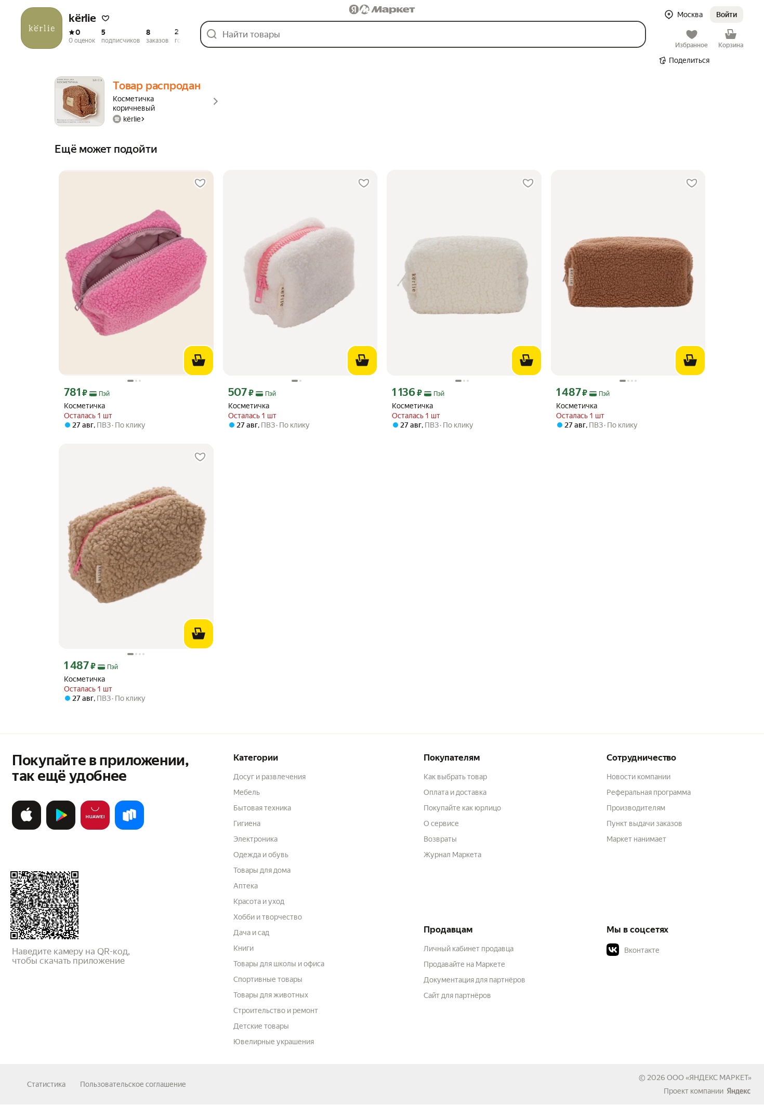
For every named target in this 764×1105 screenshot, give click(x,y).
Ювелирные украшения (273, 1041)
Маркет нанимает (636, 839)
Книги (243, 948)
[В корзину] (198, 360)
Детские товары (261, 1026)
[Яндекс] (739, 1091)
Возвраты (440, 839)
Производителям (636, 808)
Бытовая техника (262, 808)
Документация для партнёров (474, 980)
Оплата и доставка (455, 792)
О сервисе (441, 823)
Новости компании (638, 777)
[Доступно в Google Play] (60, 827)
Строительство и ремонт (275, 1010)
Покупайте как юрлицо (462, 808)
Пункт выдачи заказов (644, 823)
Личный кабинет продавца (468, 948)
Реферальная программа (649, 792)
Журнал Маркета (452, 854)
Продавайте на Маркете (464, 964)
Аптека (245, 886)
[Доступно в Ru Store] (129, 827)
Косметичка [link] (84, 406)
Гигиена (246, 823)
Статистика (46, 1084)
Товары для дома (262, 870)
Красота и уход (258, 901)
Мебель (246, 792)
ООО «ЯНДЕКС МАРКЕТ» (709, 1077)
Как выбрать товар (455, 777)
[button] (105, 18)
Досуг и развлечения (269, 777)
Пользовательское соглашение (133, 1084)
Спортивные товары (267, 979)
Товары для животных (270, 995)
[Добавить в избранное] (200, 183)
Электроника (255, 839)
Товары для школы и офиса (278, 964)
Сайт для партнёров (457, 995)
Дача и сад (251, 932)
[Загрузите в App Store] (26, 827)
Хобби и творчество (267, 917)
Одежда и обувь (260, 854)
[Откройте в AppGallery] (95, 827)
